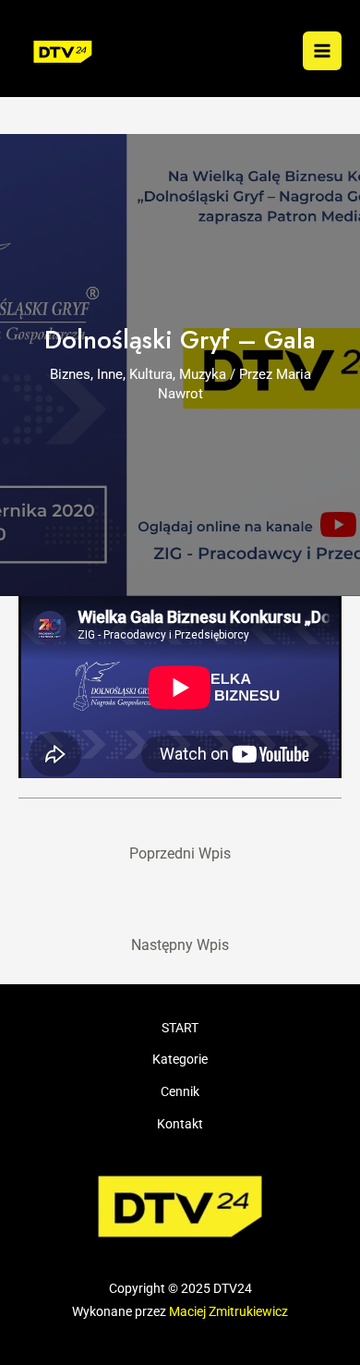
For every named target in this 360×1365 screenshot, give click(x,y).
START (180, 1027)
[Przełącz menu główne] (322, 50)
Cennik (180, 1091)
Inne (110, 374)
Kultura (151, 374)
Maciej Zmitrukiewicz (228, 1311)
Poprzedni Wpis (180, 854)
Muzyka (202, 374)
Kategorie (180, 1059)
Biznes (70, 374)
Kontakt (180, 1123)
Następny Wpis (180, 945)
